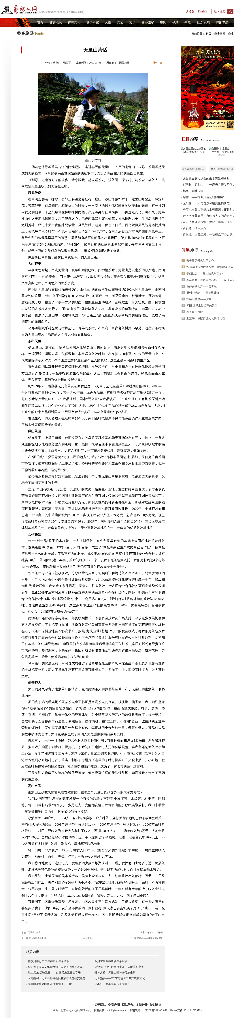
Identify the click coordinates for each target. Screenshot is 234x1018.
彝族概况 (55, 22)
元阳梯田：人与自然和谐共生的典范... (207, 203)
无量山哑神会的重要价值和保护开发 (50, 983)
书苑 (187, 22)
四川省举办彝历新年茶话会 (111, 961)
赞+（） (159, 62)
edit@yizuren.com (116, 1010)
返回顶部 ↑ (88, 938)
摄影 (175, 22)
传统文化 (74, 22)
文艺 (120, 22)
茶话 (38, 932)
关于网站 (100, 1004)
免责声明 (114, 1004)
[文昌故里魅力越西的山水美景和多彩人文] (193, 156)
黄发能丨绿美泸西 (194, 228)
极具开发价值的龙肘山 (222, 169)
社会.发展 (203, 22)
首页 (40, 22)
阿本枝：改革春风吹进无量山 (112, 983)
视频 (163, 22)
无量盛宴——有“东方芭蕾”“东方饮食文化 (120, 978)
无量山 (31, 932)
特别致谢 (156, 1004)
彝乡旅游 (147, 22)
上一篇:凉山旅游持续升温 (33, 938)
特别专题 (222, 22)
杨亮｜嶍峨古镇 (193, 190)
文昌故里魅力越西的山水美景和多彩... (207, 178)
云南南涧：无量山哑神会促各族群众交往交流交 (56, 978)
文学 (132, 22)
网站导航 (128, 1004)
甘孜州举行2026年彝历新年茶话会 (48, 961)
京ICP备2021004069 (156, 1010)
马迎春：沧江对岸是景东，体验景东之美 (119, 966)
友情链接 (142, 1004)
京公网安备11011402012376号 (186, 1010)
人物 (108, 22)
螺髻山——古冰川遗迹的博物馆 (203, 197)
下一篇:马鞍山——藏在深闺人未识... (147, 938)
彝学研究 (92, 22)
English (202, 11)
